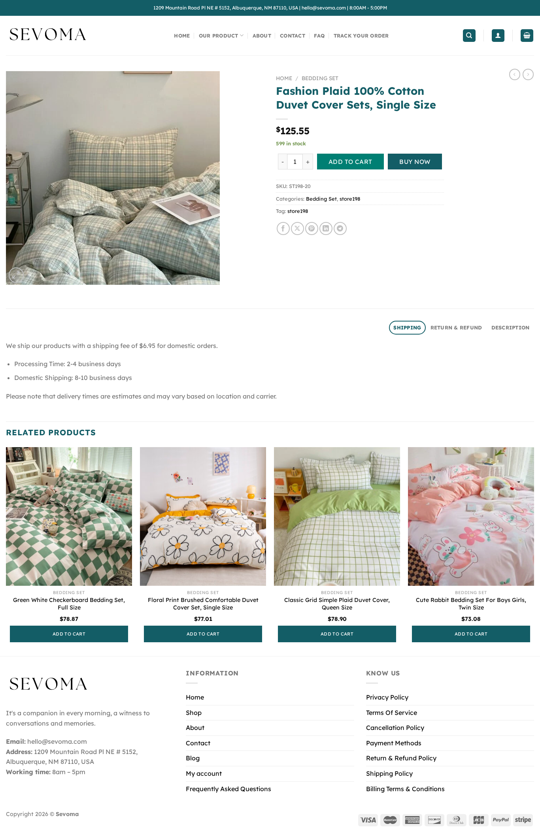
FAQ (319, 35)
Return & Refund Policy (401, 758)
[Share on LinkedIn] (325, 228)
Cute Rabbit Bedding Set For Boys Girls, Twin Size (471, 603)
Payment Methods (393, 743)
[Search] (469, 35)
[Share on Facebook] (283, 228)
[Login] (498, 35)
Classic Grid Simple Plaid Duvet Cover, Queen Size (337, 603)
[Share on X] (297, 228)
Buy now (414, 161)
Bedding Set (320, 78)
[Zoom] (16, 275)
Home (182, 35)
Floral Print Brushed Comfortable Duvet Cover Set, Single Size (203, 603)
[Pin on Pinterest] (311, 228)
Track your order (361, 35)
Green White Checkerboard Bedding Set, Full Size (69, 603)
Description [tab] (510, 327)
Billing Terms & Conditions (405, 789)
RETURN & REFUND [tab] (456, 327)
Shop (194, 713)
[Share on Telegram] (340, 228)
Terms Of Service (391, 713)
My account (204, 773)
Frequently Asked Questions (228, 789)
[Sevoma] (47, 35)
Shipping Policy (389, 773)
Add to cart (350, 161)
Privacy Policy (387, 697)
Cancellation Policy (395, 728)
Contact (292, 35)
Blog (193, 758)
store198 (350, 199)
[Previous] (6, 550)
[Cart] (527, 35)
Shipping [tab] (407, 327)
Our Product (218, 35)
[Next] (534, 550)
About (262, 35)
